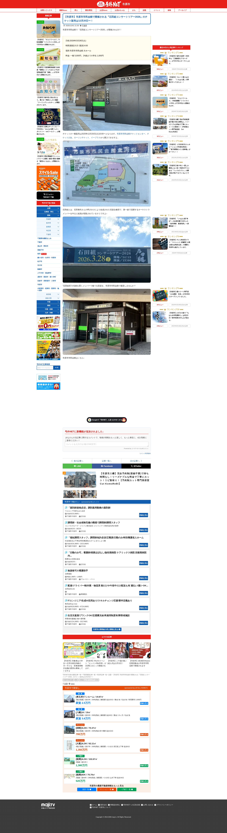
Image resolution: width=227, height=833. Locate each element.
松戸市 (39, 261)
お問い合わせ (148, 805)
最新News (63, 10)
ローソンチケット (81, 137)
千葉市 (39, 242)
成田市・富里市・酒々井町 (46, 277)
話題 (144, 10)
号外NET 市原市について (101, 807)
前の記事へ (78, 461)
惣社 (76, 680)
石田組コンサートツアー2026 (89, 680)
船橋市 (39, 269)
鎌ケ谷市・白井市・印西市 (46, 257)
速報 (169, 10)
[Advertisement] (171, 29)
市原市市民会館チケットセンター (131, 134)
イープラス (95, 137)
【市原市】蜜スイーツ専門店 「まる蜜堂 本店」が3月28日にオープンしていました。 (179, 294)
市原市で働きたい (72, 502)
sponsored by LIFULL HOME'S (135, 688)
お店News (103, 10)
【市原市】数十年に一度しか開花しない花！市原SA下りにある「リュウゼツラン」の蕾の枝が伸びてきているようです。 (179, 170)
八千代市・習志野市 (44, 273)
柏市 (41, 254)
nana (72, 684)
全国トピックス (46, 10)
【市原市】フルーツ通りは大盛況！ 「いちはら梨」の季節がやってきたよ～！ (179, 79)
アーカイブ (182, 10)
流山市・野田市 (42, 246)
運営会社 (103, 805)
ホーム (94, 805)
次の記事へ (135, 461)
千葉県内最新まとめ (44, 238)
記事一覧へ (106, 461)
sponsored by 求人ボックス (90, 502)
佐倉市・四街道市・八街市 (46, 281)
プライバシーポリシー (165, 805)
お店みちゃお (120, 10)
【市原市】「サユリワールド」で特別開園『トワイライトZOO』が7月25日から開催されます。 (48, 42)
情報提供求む (115, 805)
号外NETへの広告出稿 (131, 805)
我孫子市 (40, 250)
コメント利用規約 (145, 453)
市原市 (126, 4)
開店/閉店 (88, 10)
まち (133, 10)
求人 (76, 10)
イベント (157, 10)
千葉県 (84, 26)
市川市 (39, 265)
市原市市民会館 (68, 680)
